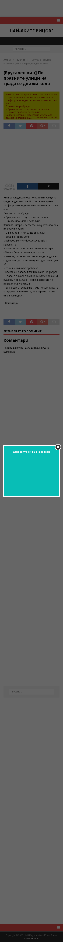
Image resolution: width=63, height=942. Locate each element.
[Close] (58, 447)
